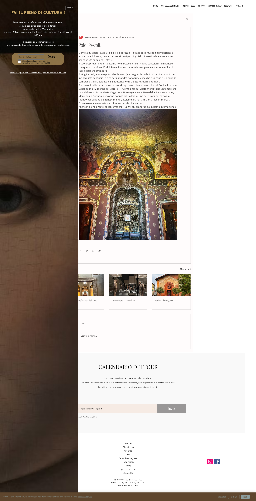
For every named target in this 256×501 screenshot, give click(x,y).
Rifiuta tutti (234, 497)
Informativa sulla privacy (85, 496)
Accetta (245, 497)
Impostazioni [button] (222, 496)
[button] (69, 8)
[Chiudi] (252, 497)
